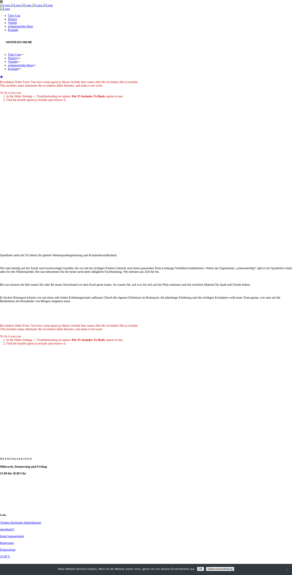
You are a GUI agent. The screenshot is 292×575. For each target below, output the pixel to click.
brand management (12, 536)
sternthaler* (7, 529)
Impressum (7, 543)
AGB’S (5, 556)
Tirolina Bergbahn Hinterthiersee (20, 522)
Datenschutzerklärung (220, 568)
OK (200, 568)
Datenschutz (7, 549)
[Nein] (287, 569)
